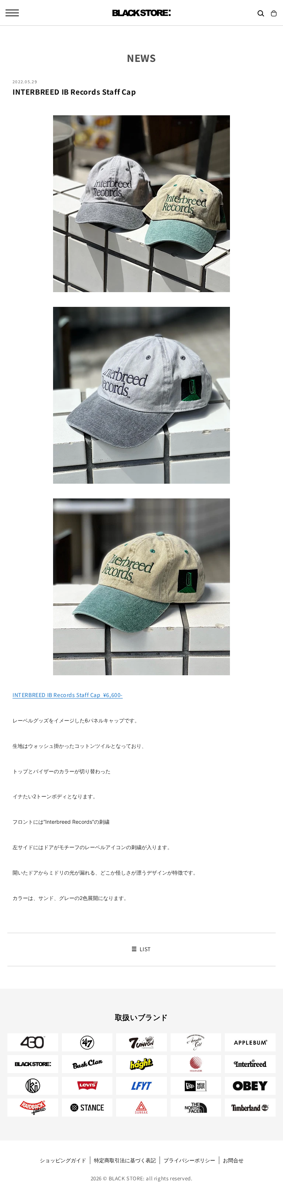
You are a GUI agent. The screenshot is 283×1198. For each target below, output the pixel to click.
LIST (144, 949)
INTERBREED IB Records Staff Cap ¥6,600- (68, 695)
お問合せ (233, 1160)
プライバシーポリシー (189, 1160)
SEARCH (261, 13)
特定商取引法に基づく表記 (125, 1160)
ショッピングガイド (63, 1160)
